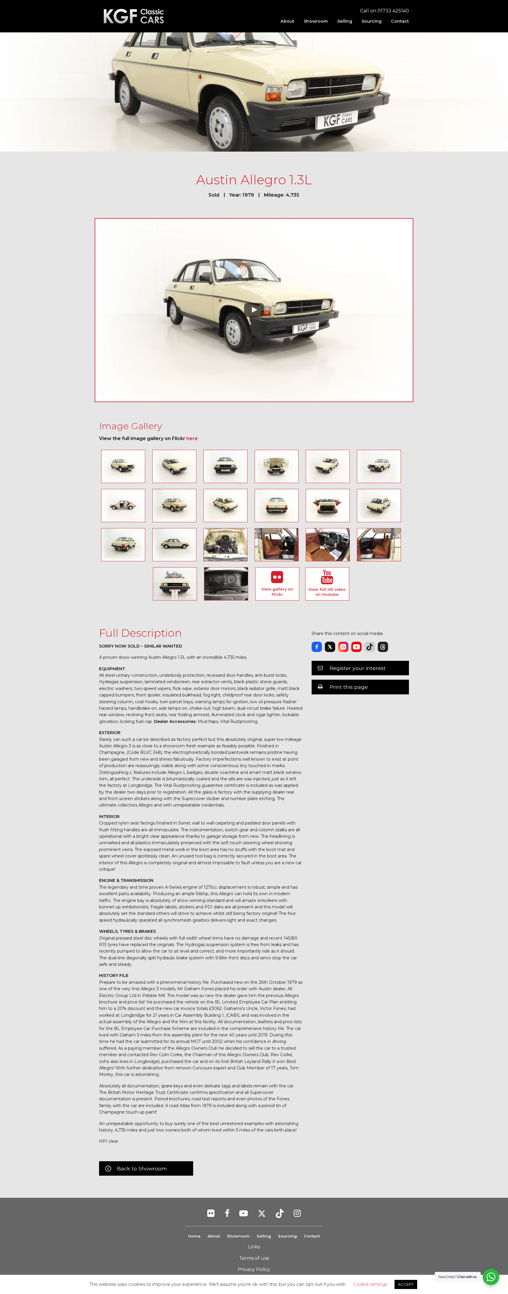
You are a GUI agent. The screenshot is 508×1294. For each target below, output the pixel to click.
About (287, 21)
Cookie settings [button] (370, 1284)
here (192, 438)
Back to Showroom (142, 1168)
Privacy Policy (254, 1269)
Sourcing (372, 21)
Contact (400, 21)
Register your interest (358, 668)
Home (194, 1236)
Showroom (316, 21)
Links (254, 1247)
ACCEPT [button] (406, 1284)
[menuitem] (287, 21)
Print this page (349, 687)
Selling (344, 21)
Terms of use (254, 1258)
